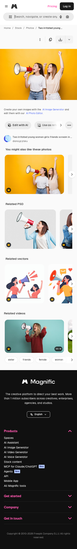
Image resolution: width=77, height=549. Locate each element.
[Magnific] (38, 383)
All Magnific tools (15, 486)
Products (10, 431)
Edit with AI (20, 125)
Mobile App (11, 481)
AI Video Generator (16, 452)
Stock (18, 28)
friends (27, 359)
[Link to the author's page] (7, 139)
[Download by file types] (69, 39)
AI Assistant (11, 442)
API (6, 476)
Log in (67, 6)
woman (59, 359)
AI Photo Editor (34, 113)
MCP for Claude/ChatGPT (24, 466)
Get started (12, 496)
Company (11, 507)
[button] (38, 414)
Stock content (13, 462)
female (43, 359)
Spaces (8, 438)
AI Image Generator (53, 109)
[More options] (40, 39)
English (38, 414)
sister (11, 359)
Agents (11, 471)
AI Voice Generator (16, 457)
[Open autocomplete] (8, 16)
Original (25, 52)
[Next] (60, 125)
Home (7, 28)
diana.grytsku (20, 141)
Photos (30, 28)
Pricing (52, 6)
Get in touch (13, 518)
